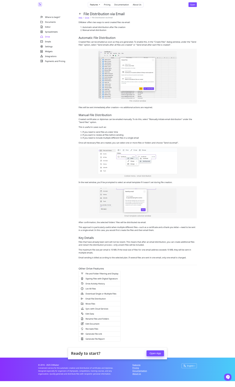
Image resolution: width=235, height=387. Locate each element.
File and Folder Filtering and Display (99, 273)
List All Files (88, 288)
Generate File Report (93, 339)
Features (136, 365)
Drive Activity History (93, 283)
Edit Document (90, 324)
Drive (87, 17)
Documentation (121, 4)
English (188, 366)
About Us (137, 4)
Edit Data (87, 314)
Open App (155, 353)
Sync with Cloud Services (94, 308)
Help (80, 17)
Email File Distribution (93, 298)
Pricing (107, 4)
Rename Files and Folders (95, 319)
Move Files (88, 303)
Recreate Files (89, 329)
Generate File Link (91, 334)
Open (192, 4)
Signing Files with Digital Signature (99, 278)
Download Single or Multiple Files (98, 293)
